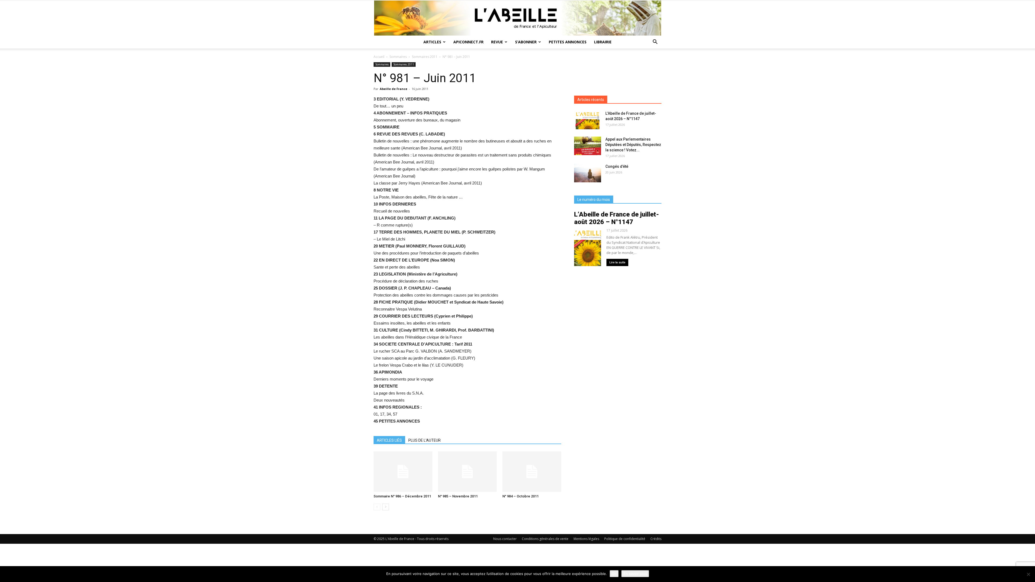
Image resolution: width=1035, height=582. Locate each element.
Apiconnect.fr (468, 41)
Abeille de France (393, 89)
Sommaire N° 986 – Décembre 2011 (402, 496)
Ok (614, 573)
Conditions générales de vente (545, 538)
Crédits (655, 538)
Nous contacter (505, 538)
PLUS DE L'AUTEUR (424, 440)
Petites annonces (567, 41)
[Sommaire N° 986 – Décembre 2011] (403, 471)
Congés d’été (616, 166)
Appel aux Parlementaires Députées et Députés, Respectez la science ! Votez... (633, 144)
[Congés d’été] (587, 173)
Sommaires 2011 (424, 56)
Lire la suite (617, 262)
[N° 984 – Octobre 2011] (531, 471)
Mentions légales (586, 538)
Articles (432, 41)
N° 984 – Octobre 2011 (520, 496)
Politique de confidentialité (624, 538)
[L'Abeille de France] (517, 18)
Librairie (603, 41)
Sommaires (398, 56)
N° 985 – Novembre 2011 (458, 496)
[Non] (1028, 574)
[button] (654, 42)
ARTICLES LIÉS (389, 440)
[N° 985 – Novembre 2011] (467, 471)
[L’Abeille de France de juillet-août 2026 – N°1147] (587, 120)
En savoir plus (635, 573)
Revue (497, 41)
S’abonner (526, 41)
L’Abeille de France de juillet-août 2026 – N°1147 (616, 218)
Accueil (379, 56)
